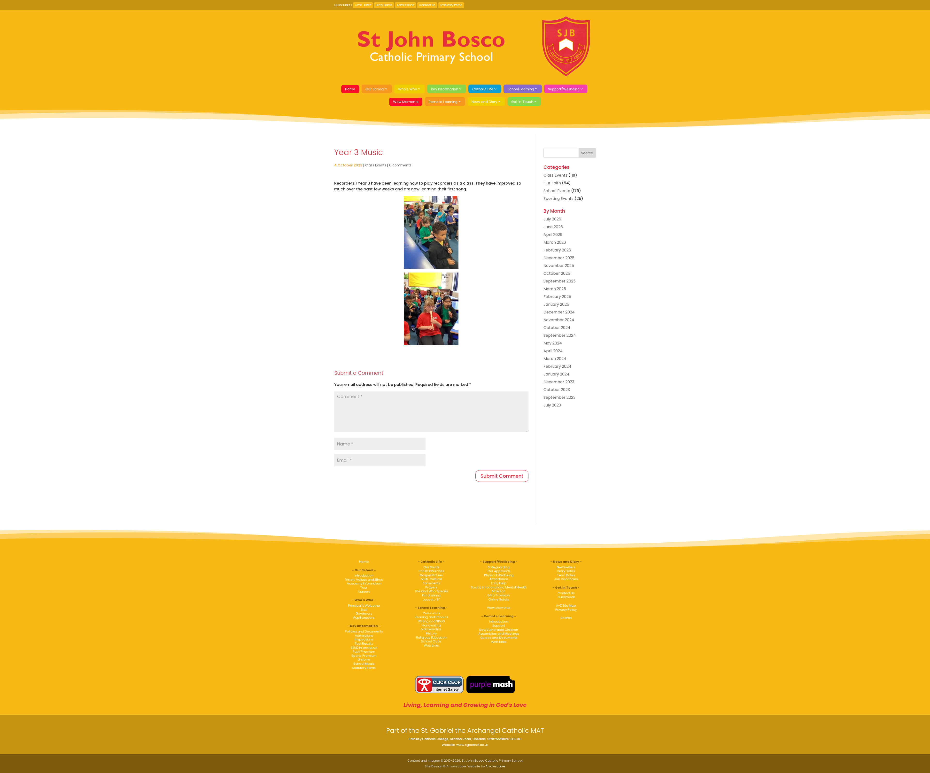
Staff (363, 610)
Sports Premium (364, 656)
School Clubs (431, 641)
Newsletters (566, 567)
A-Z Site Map (566, 605)
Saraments (431, 583)
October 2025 (556, 273)
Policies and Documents (364, 631)
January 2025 (556, 304)
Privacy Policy (566, 610)
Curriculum (431, 613)
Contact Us (427, 5)
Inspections (364, 639)
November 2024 (558, 320)
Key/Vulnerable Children (498, 630)
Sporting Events (558, 198)
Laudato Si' (431, 599)
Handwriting (431, 625)
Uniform (364, 659)
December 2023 (558, 382)
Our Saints (431, 567)
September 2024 (559, 335)
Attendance (498, 579)
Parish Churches (431, 571)
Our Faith (552, 183)
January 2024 (556, 374)
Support (498, 626)
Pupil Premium (364, 651)
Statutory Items (451, 5)
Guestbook (566, 597)
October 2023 (556, 389)
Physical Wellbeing (498, 575)
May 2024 (552, 343)
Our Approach (499, 571)
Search (566, 618)
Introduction (364, 575)
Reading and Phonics (431, 617)
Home (350, 89)
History (431, 633)
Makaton (498, 591)
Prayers (431, 587)
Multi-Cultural (431, 579)
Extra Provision (499, 595)
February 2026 (557, 250)
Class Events (375, 165)
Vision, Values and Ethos (364, 580)
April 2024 (553, 351)
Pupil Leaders (363, 618)
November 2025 (558, 265)
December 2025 (558, 258)
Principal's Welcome (364, 605)
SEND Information (364, 648)
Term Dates (363, 5)
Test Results (364, 643)
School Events (556, 191)
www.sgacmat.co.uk (472, 745)
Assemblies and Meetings (498, 634)
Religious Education (431, 637)
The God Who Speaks (431, 591)
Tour (363, 588)
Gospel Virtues (431, 575)
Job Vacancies (566, 579)
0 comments (400, 165)
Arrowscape (495, 766)
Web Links (431, 645)
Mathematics (431, 629)
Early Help (498, 583)
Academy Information (364, 583)
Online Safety (498, 599)
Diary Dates (384, 5)
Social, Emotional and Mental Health (499, 587)
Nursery (364, 592)
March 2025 (554, 289)
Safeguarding (499, 567)
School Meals (363, 664)
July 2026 (552, 219)
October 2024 (556, 327)
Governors (364, 613)
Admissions (405, 5)
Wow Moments (405, 101)
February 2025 (557, 296)
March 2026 (554, 242)
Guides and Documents (498, 638)
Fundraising (431, 595)
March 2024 (554, 358)
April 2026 (552, 234)
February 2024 (557, 366)
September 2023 (559, 397)
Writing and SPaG (431, 621)
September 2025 (559, 281)
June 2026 (553, 227)
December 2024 (559, 312)
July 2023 (552, 405)
